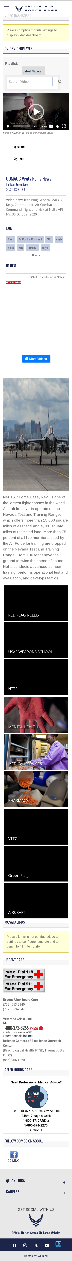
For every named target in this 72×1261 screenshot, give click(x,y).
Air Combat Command (30, 239)
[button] (6, 8)
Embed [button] (22, 159)
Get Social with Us (36, 1209)
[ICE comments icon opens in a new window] (58, 1244)
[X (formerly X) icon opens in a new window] (36, 1245)
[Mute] (57, 126)
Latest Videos (32, 71)
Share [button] (21, 147)
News (11, 239)
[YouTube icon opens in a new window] (47, 1245)
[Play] (8, 126)
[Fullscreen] (64, 126)
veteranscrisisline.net (18, 1036)
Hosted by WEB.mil (36, 1255)
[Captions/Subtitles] (51, 126)
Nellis (11, 248)
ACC (49, 239)
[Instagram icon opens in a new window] (25, 1245)
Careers (12, 1191)
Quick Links (15, 1181)
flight (45, 248)
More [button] (37, 255)
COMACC (32, 248)
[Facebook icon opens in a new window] (14, 1245)
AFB (21, 248)
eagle (59, 239)
